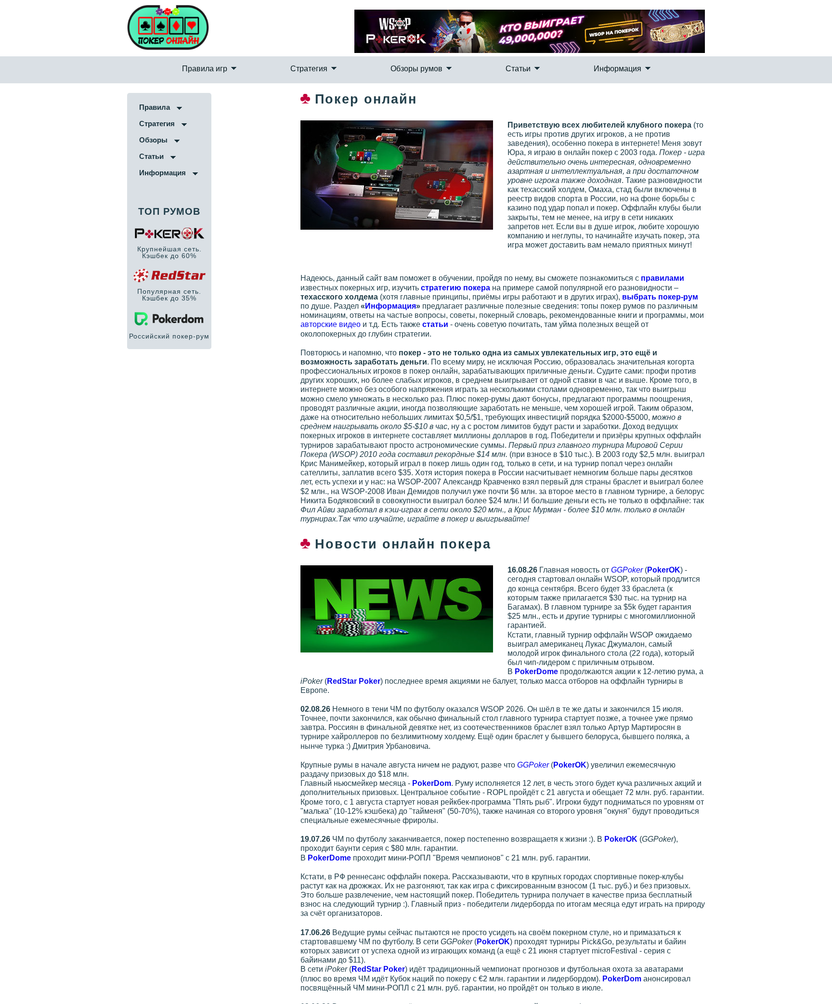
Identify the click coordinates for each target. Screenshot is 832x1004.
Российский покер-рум (59, 355)
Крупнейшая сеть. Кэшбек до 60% (58, 271)
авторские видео (459, 316)
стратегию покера (420, 288)
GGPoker (667, 534)
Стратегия (344, 80)
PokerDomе (576, 608)
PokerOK (704, 534)
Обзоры (43, 159)
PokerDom (472, 710)
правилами (703, 279)
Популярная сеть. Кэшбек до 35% (59, 314)
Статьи (482, 80)
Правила (44, 126)
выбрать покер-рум (529, 298)
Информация (546, 80)
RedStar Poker (418, 868)
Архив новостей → (375, 934)
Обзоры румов (416, 80)
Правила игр (275, 80)
